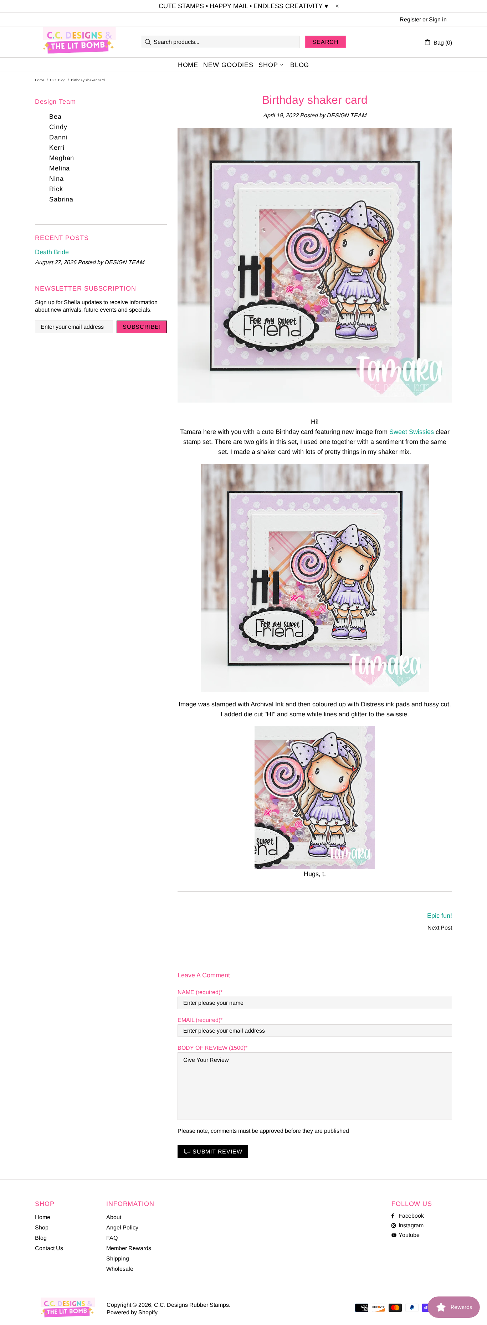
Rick (56, 189)
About (113, 1217)
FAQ (112, 1238)
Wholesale (119, 1269)
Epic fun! (439, 915)
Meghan (61, 158)
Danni (58, 137)
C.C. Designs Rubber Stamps (79, 42)
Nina (56, 178)
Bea (55, 116)
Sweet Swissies (411, 431)
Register (410, 19)
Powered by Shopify (132, 1312)
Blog (41, 1238)
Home (40, 80)
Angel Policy (122, 1227)
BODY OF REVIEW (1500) (211, 1048)
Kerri (57, 147)
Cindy (58, 127)
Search (325, 42)
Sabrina (61, 199)
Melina (59, 168)
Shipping (117, 1258)
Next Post (439, 928)
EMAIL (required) (199, 1020)
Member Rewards (128, 1248)
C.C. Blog (58, 80)
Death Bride (52, 252)
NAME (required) (199, 992)
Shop (41, 1227)
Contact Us (49, 1248)
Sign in (438, 19)
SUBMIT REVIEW (217, 1151)
